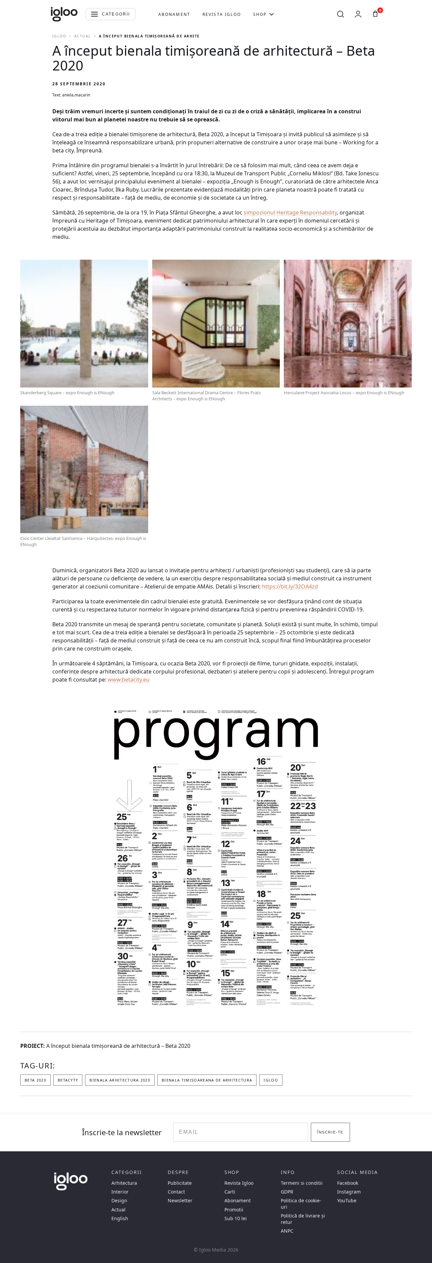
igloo (271, 1080)
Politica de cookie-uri (301, 1204)
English (119, 1218)
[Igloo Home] (64, 14)
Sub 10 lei (235, 1218)
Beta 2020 (35, 1080)
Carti (229, 1192)
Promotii (233, 1210)
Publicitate (180, 1183)
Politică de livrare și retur (303, 1219)
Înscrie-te (330, 1132)
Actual (82, 36)
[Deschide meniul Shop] (271, 14)
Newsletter (180, 1201)
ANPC (287, 1231)
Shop (260, 14)
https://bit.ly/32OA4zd (290, 586)
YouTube (346, 1201)
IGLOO (59, 36)
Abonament (174, 14)
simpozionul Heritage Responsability (290, 212)
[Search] (340, 14)
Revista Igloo (221, 14)
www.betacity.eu (129, 679)
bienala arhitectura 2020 (119, 1080)
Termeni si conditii (302, 1183)
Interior (120, 1192)
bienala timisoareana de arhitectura (207, 1080)
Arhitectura (124, 1183)
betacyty (68, 1080)
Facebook (347, 1183)
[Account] (358, 14)
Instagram (349, 1192)
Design (119, 1201)
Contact (176, 1192)
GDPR (287, 1192)
